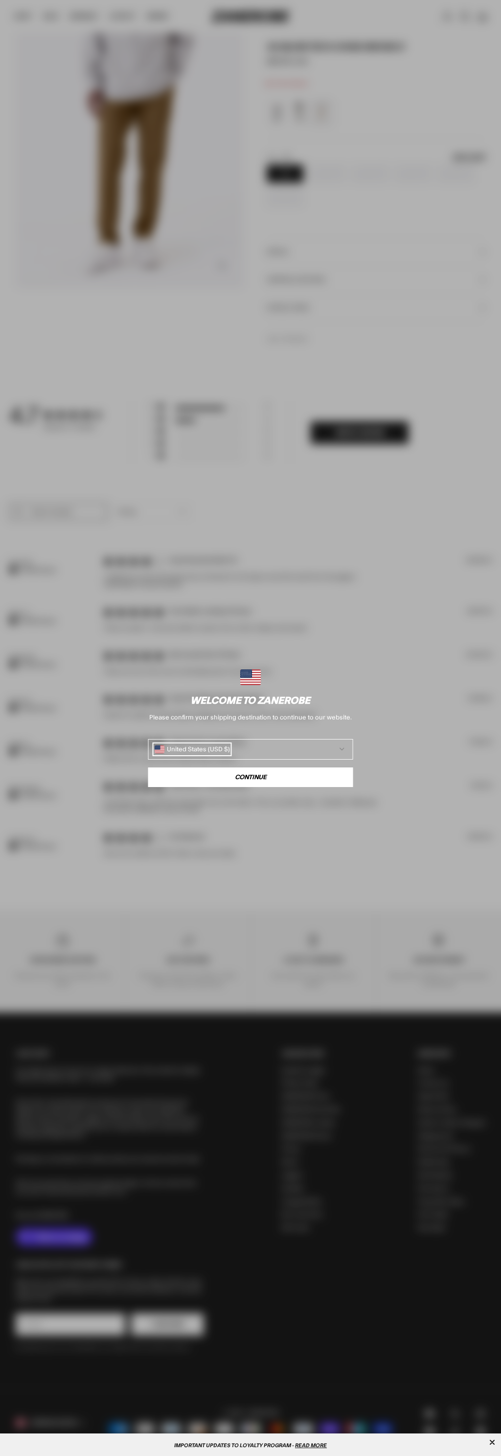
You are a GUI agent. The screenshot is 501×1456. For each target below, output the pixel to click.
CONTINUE (251, 777)
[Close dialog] (492, 1442)
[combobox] (192, 749)
